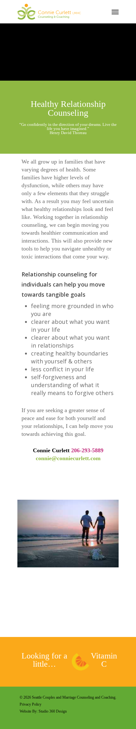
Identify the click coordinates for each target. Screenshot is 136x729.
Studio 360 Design (53, 711)
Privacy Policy (31, 704)
